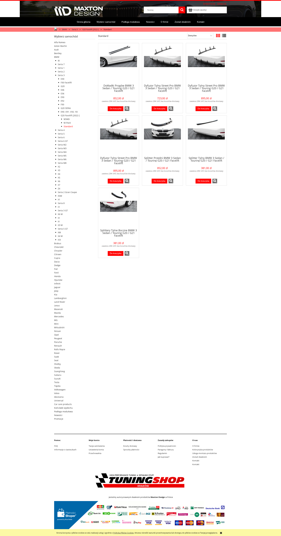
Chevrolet (59, 247)
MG (56, 320)
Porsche (58, 342)
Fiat (56, 269)
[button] (127, 108)
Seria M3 (62, 148)
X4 (59, 174)
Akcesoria (59, 396)
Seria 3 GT (63, 210)
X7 (59, 184)
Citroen (57, 254)
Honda (57, 276)
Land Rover (59, 301)
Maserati (58, 309)
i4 (59, 217)
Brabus (57, 243)
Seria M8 (62, 163)
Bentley (57, 53)
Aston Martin (60, 46)
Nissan (57, 331)
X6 (59, 181)
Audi (56, 49)
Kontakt (195, 460)
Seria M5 (62, 155)
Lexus (57, 305)
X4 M (60, 236)
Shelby (57, 364)
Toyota (57, 386)
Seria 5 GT (63, 228)
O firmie (195, 446)
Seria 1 (61, 68)
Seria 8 (61, 203)
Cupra (57, 258)
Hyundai (58, 280)
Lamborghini (60, 298)
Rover (57, 353)
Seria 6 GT (63, 141)
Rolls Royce (59, 349)
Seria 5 (61, 133)
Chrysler (58, 250)
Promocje (58, 418)
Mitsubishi (59, 327)
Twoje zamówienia (97, 446)
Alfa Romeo (59, 42)
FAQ (56, 446)
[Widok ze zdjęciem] (218, 35)
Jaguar (57, 287)
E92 (62, 100)
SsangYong (59, 371)
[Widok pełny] (224, 35)
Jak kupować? (163, 457)
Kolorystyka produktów (202, 449)
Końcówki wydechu (63, 407)
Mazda (57, 312)
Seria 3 (61, 75)
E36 (62, 93)
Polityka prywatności (167, 446)
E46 (62, 89)
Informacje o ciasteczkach (65, 449)
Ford (56, 272)
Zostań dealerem (199, 457)
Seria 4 (61, 130)
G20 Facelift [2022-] (70, 115)
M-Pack (67, 122)
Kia (55, 294)
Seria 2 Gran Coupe (67, 192)
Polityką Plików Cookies (123, 532)
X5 (59, 177)
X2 (59, 166)
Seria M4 (62, 152)
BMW (56, 57)
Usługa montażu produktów (204, 453)
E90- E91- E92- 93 (69, 111)
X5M (60, 195)
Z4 (59, 188)
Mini (56, 323)
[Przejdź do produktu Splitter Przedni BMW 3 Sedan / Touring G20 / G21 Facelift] (162, 135)
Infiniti (57, 283)
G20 (63, 86)
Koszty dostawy (130, 446)
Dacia (57, 261)
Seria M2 (62, 144)
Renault (58, 345)
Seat (56, 360)
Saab (56, 356)
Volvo (56, 393)
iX (59, 221)
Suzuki (57, 378)
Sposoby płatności (131, 449)
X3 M (60, 225)
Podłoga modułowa (63, 411)
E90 (62, 97)
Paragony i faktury (166, 449)
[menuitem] (83, 22)
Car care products (63, 404)
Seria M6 (62, 159)
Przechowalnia (95, 453)
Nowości (58, 415)
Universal (58, 400)
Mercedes (59, 316)
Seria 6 (61, 137)
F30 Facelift (66, 82)
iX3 (59, 239)
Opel (56, 334)
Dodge (57, 265)
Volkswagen (60, 389)
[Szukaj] (182, 10)
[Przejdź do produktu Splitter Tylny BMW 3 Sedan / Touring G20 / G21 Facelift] (206, 135)
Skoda (57, 367)
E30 (62, 78)
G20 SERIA (66, 108)
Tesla (56, 382)
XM (59, 232)
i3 (59, 206)
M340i (67, 119)
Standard (68, 126)
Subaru (57, 375)
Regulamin (162, 453)
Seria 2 (61, 71)
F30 (62, 104)
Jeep (56, 290)
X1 (59, 199)
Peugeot (58, 338)
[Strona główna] (78, 10)
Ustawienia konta (96, 449)
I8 (59, 60)
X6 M (60, 214)
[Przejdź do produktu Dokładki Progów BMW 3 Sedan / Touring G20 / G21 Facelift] (118, 63)
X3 (59, 170)
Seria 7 (61, 64)
